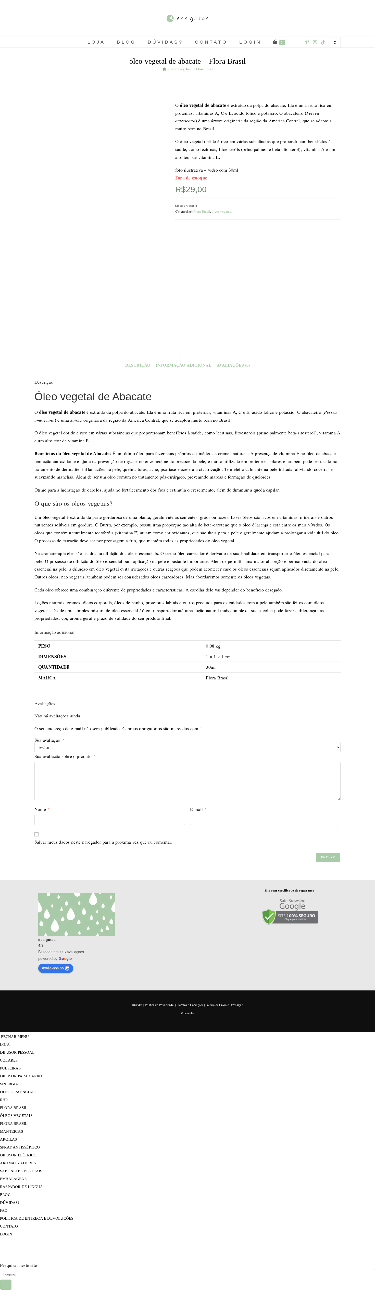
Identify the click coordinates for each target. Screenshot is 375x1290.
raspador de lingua (21, 1187)
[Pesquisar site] (335, 42)
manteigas (11, 1131)
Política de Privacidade (159, 1005)
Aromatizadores (18, 1163)
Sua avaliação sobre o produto (64, 756)
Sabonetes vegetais (21, 1171)
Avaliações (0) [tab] (233, 365)
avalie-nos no (53, 967)
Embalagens (13, 1179)
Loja (5, 1044)
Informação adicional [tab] (184, 365)
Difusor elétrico (18, 1155)
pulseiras (10, 1068)
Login (6, 1234)
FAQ (4, 1210)
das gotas (47, 939)
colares (9, 1060)
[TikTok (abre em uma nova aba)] (323, 42)
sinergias (10, 1084)
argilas (8, 1139)
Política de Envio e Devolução (224, 1005)
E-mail (198, 809)
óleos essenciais (17, 1092)
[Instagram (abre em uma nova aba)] (315, 42)
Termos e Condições (190, 1005)
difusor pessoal (17, 1052)
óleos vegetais (222, 211)
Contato (9, 1226)
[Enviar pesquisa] (6, 1284)
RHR (4, 1100)
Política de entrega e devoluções (36, 1218)
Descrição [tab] (138, 365)
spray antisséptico (20, 1147)
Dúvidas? (10, 1203)
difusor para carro (21, 1076)
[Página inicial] (164, 69)
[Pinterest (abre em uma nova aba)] (307, 42)
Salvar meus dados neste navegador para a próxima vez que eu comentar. (103, 842)
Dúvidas (137, 1005)
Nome (41, 809)
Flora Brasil (204, 69)
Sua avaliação (49, 740)
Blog (5, 1195)
